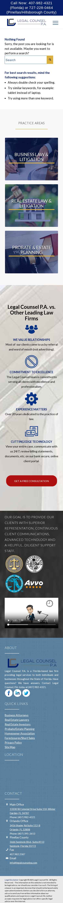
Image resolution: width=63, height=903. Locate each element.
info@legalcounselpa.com (23, 862)
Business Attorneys (16, 715)
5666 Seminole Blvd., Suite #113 (27, 841)
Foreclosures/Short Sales (20, 738)
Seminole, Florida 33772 (23, 845)
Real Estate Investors (18, 724)
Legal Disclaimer (12, 880)
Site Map (10, 747)
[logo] (26, 22)
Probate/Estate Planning (20, 729)
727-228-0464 (41, 8)
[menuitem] (53, 22)
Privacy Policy (13, 742)
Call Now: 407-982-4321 (31, 3)
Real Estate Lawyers (17, 720)
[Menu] (53, 22)
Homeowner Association (20, 733)
